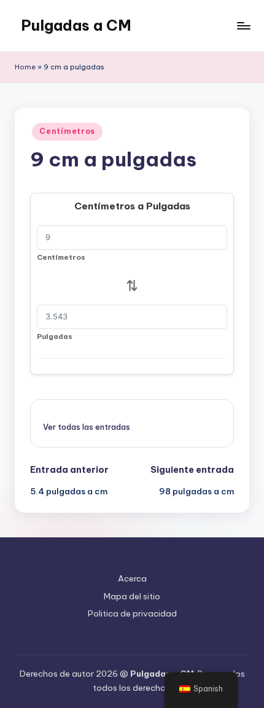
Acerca (132, 578)
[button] (86, 427)
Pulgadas (54, 336)
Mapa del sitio (132, 596)
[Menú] (243, 25)
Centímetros (67, 131)
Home (25, 67)
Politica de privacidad (132, 613)
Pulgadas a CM (76, 25)
